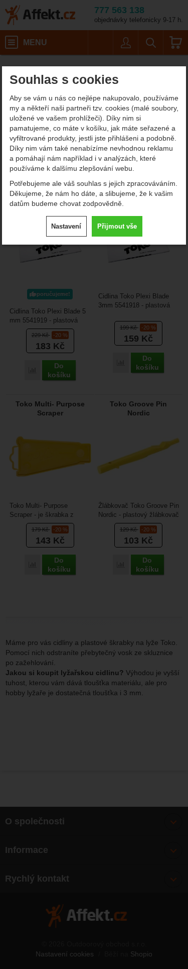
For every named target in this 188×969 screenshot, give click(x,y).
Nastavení (66, 226)
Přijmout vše (117, 226)
